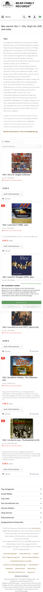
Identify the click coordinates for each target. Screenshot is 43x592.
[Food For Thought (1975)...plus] (21, 265)
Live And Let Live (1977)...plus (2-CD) (20, 327)
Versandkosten (36, 528)
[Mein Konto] (34, 17)
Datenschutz (31, 568)
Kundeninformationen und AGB (20, 561)
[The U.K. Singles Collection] (21, 163)
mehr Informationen (11, 194)
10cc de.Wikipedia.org (20, 132)
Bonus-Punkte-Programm (30, 557)
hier (27, 539)
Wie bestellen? (33, 565)
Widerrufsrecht (20, 568)
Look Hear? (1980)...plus (15, 225)
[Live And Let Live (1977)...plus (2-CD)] (21, 315)
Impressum (31, 572)
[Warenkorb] (40, 17)
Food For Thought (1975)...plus (18, 277)
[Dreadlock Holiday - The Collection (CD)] (21, 366)
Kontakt (35, 554)
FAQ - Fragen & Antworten (11, 557)
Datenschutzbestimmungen (31, 283)
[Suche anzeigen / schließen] (24, 17)
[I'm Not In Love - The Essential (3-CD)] (21, 428)
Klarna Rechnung (25, 554)
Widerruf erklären (21, 576)
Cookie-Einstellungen (10, 554)
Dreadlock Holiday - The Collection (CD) (19, 378)
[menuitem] (6, 17)
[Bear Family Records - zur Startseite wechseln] (8, 4)
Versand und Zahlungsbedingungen (14, 565)
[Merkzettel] (29, 17)
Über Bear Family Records (16, 572)
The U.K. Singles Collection (16, 174)
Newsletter (9, 568)
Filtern (7, 141)
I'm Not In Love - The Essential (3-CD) (20, 440)
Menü (8, 17)
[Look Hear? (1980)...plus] (21, 213)
